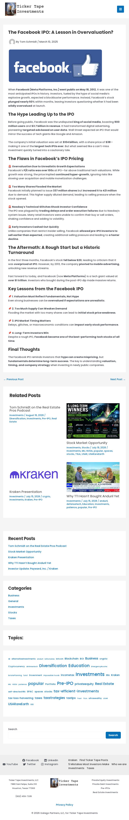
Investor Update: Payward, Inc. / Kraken (33, 568)
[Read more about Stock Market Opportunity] (93, 421)
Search (12, 729)
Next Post (118, 379)
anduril (40, 659)
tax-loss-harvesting (20, 698)
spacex (39, 691)
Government (35, 675)
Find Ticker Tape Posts (94, 760)
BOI (82, 658)
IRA (108, 675)
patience (23, 684)
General (13, 601)
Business (13, 595)
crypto (103, 658)
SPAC (30, 691)
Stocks (12, 612)
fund (25, 675)
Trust (79, 698)
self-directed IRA (16, 691)
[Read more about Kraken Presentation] (33, 475)
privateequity (84, 684)
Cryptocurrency (16, 666)
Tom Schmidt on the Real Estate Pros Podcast (37, 546)
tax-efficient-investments (76, 691)
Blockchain (72, 658)
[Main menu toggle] (120, 9)
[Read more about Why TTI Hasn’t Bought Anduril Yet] (93, 477)
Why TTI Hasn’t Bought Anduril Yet (29, 563)
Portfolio (50, 684)
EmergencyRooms (99, 666)
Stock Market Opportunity (24, 551)
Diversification (53, 665)
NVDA (14, 684)
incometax (67, 675)
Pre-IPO (65, 683)
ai (9, 658)
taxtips (71, 698)
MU (9, 684)
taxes (38, 698)
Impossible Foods (51, 675)
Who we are (119, 764)
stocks (48, 691)
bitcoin (59, 658)
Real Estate (104, 683)
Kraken (115, 675)
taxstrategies (54, 697)
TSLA (85, 698)
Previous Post (13, 379)
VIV (32, 704)
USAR (105, 698)
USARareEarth (18, 704)
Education (79, 665)
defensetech (32, 666)
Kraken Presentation (21, 557)
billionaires (50, 659)
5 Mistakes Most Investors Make (88, 764)
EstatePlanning (15, 675)
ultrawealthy (95, 698)
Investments (16, 607)
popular (36, 683)
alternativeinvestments (23, 658)
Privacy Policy (64, 805)
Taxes (12, 618)
